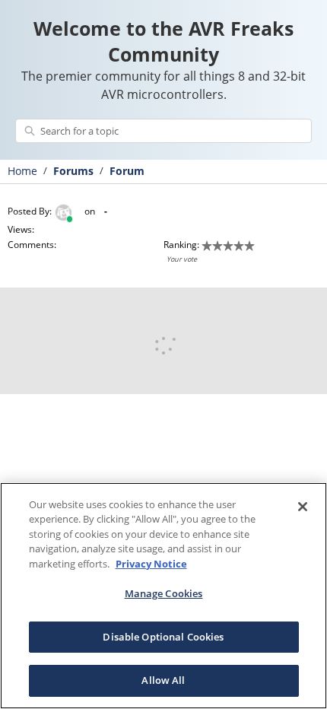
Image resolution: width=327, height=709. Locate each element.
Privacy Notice (151, 564)
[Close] (302, 506)
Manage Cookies (164, 593)
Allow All (163, 680)
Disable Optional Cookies (163, 637)
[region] (163, 595)
